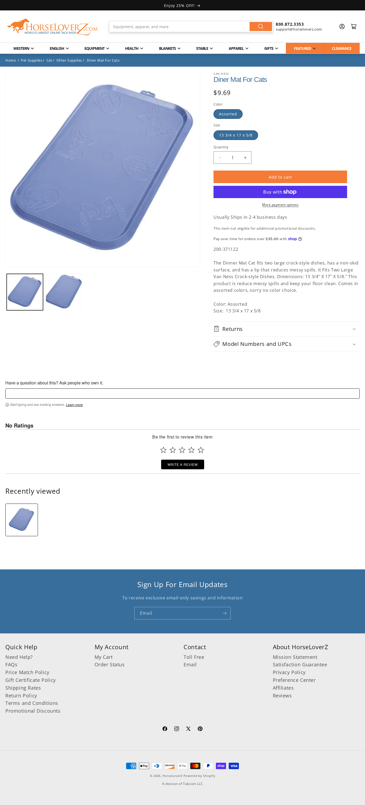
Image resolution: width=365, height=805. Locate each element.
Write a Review (183, 464)
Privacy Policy (289, 672)
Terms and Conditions (31, 703)
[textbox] (182, 393)
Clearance (341, 48)
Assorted (228, 113)
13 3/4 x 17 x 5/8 (236, 135)
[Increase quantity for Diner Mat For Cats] (245, 157)
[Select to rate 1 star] (163, 449)
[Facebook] (165, 729)
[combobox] (191, 26)
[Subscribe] (224, 613)
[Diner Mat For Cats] (21, 520)
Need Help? (19, 657)
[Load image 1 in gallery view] (25, 292)
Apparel (236, 48)
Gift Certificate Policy (30, 680)
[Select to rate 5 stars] (201, 449)
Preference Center (294, 680)
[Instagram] (177, 729)
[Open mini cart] (354, 26)
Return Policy (21, 695)
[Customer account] (342, 26)
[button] (286, 329)
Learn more (74, 405)
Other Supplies (69, 60)
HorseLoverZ (172, 776)
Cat (49, 60)
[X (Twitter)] (188, 729)
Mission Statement (295, 657)
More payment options (280, 204)
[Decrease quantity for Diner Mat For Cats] (220, 157)
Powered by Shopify (199, 776)
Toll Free (194, 657)
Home (10, 60)
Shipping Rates (23, 688)
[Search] (261, 26)
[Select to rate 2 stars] (173, 449)
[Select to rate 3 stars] (182, 449)
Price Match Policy (27, 672)
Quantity (220, 147)
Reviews (282, 695)
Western (21, 48)
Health (131, 48)
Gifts (268, 48)
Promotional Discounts (33, 711)
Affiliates (283, 688)
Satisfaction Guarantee (300, 664)
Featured (302, 48)
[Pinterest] (200, 729)
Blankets (167, 48)
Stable (202, 48)
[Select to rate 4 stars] (191, 449)
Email (190, 664)
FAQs (11, 664)
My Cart (104, 657)
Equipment (94, 48)
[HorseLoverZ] (52, 26)
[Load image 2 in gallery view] (64, 292)
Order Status (110, 664)
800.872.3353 (290, 24)
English (57, 48)
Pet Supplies (31, 60)
